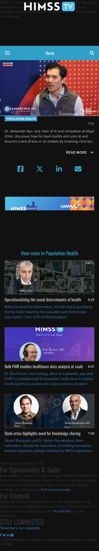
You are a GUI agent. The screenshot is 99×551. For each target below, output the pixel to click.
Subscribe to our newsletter (20, 528)
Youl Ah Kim (62, 511)
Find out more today (55, 489)
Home (50, 53)
